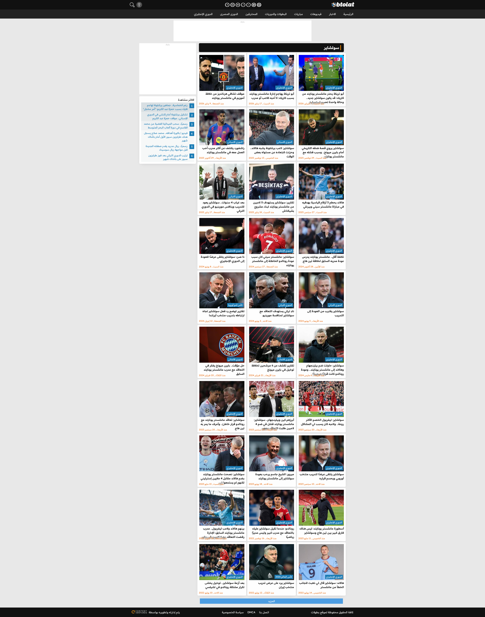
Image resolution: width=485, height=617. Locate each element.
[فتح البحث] (132, 5)
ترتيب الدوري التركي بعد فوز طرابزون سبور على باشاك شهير (168, 157)
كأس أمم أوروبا (235, 305)
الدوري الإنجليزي (203, 14)
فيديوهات (316, 14)
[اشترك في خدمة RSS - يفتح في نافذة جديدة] (259, 5)
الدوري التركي (235, 196)
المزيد (271, 601)
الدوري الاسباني (284, 142)
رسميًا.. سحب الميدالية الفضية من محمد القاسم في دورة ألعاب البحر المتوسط (166, 125)
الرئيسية (348, 14)
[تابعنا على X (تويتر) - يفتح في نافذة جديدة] (248, 5)
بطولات (315, 612)
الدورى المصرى (229, 14)
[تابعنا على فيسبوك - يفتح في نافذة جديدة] (227, 5)
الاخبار (332, 14)
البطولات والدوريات (276, 14)
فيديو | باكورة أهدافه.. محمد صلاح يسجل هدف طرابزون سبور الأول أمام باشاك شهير (166, 136)
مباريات (298, 14)
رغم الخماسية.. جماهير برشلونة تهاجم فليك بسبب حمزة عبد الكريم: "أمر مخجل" (165, 107)
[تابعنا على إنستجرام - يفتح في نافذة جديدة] (232, 5)
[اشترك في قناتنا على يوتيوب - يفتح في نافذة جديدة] (238, 5)
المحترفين (251, 14)
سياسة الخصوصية (233, 612)
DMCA (251, 612)
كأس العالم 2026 (283, 576)
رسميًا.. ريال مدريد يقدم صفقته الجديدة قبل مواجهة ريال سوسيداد (167, 147)
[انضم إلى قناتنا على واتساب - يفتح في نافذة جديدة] (254, 5)
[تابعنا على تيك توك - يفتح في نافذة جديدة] (243, 5)
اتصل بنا (264, 612)
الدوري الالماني (285, 359)
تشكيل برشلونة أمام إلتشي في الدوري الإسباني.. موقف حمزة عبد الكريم (167, 116)
